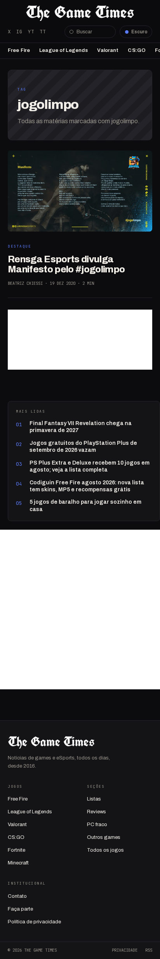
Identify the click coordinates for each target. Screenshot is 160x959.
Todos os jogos (105, 850)
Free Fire (19, 50)
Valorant (107, 50)
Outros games (103, 837)
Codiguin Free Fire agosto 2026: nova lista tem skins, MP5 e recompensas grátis (87, 486)
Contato (17, 896)
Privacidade (124, 950)
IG (19, 31)
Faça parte (20, 909)
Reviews (96, 811)
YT (31, 31)
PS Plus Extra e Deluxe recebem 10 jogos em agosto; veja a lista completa (90, 466)
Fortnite (16, 850)
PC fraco (97, 824)
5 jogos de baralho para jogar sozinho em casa (85, 505)
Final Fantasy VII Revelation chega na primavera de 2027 (81, 426)
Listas (94, 799)
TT (43, 31)
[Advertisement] (80, 340)
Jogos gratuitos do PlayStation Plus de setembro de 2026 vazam (83, 446)
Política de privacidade (34, 922)
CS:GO (137, 50)
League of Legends (63, 50)
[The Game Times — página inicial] (80, 13)
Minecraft (18, 863)
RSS (148, 950)
